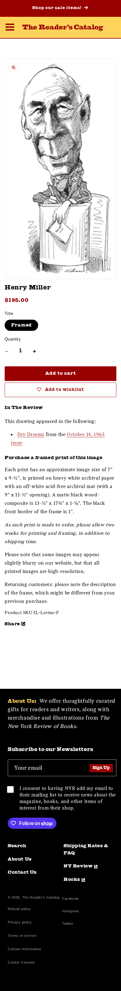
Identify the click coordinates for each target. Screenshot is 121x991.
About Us (20, 859)
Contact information (24, 949)
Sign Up (101, 768)
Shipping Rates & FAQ (86, 850)
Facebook (70, 899)
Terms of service (22, 935)
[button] (10, 28)
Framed (21, 325)
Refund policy (19, 909)
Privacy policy (20, 922)
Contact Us (22, 872)
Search (17, 846)
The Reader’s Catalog (41, 897)
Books (72, 879)
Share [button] (12, 624)
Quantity (13, 339)
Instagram (70, 911)
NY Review (78, 866)
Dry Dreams (30, 434)
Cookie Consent (21, 962)
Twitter (69, 924)
